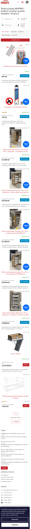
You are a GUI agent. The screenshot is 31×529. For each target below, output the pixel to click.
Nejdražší (21, 32)
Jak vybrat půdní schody (7, 477)
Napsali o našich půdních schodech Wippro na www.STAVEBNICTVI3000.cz (12, 450)
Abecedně (14, 35)
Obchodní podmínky (6, 481)
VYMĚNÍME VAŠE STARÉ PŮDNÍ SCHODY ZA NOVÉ (13, 434)
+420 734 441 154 (7, 495)
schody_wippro (7, 500)
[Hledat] (18, 2)
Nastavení (15, 519)
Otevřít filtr (16, 40)
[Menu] (27, 2)
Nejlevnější (14, 32)
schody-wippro (7, 502)
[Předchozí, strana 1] (15, 413)
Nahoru (16, 421)
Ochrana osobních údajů (7, 479)
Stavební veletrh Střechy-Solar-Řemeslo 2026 (12, 459)
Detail (26, 364)
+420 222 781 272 (7, 492)
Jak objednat (4, 475)
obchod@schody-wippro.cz (10, 490)
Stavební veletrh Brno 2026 (8, 441)
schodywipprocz (7, 497)
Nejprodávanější (6, 35)
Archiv (4, 468)
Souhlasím (15, 525)
